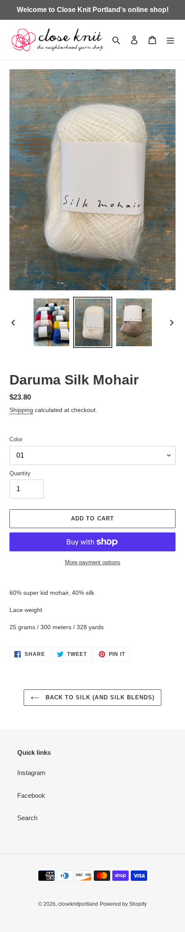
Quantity (20, 473)
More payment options (92, 562)
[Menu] (170, 40)
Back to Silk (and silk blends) (98, 697)
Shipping (21, 409)
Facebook (31, 795)
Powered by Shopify (123, 904)
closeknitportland (78, 904)
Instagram (31, 772)
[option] (51, 322)
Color (15, 439)
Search (27, 817)
